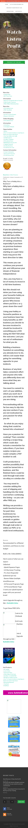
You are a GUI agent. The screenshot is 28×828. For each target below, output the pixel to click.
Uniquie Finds (10, 11)
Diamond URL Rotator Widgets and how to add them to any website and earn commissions (13, 784)
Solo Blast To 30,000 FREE (10, 675)
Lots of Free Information (16, 4)
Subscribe (21, 801)
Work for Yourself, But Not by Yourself (13, 100)
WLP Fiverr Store (8, 96)
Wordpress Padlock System (10, 677)
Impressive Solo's (8, 672)
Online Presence (14, 174)
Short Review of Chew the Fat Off (12, 779)
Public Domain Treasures (10, 102)
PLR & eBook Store (8, 108)
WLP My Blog (18, 11)
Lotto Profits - (7, 671)
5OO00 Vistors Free (9, 155)
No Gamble (6, 669)
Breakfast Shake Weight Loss (14, 7)
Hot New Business (8, 145)
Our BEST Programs (9, 139)
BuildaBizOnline (12, 603)
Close (25, 1)
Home (6, 4)
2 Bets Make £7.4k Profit (10, 674)
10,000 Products (8, 137)
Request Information (9, 116)
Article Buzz (7, 125)
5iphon (5, 131)
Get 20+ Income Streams (10, 114)
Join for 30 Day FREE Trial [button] (13, 1)
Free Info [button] (24, 1)
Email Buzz (6, 685)
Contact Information (9, 152)
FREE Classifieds (8, 110)
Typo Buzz (6, 684)
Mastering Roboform (9, 682)
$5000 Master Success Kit (10, 142)
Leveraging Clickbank (9, 126)
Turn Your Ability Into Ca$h (10, 136)
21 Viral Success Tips (9, 147)
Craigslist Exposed (8, 144)
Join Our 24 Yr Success (9, 153)
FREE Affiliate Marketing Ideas (11, 103)
